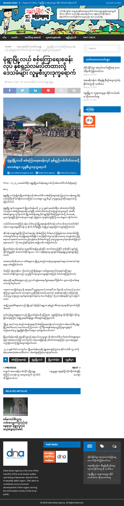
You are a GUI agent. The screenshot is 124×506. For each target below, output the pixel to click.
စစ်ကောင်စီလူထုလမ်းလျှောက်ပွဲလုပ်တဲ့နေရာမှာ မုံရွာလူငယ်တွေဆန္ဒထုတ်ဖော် (15, 424)
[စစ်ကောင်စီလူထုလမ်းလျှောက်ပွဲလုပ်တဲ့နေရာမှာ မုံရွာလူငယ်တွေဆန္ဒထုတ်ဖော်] (15, 406)
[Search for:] (102, 48)
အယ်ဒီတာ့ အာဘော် (33, 37)
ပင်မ (4, 37)
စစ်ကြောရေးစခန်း (18, 359)
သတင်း (14, 37)
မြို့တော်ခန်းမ (53, 359)
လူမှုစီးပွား (69, 359)
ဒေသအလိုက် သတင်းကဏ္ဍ (36, 81)
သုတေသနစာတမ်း (53, 37)
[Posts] (89, 446)
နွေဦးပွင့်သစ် (71, 37)
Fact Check (89, 37)
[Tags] (102, 446)
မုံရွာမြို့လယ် (37, 359)
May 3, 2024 (13, 81)
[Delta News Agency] (62, 32)
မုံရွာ (51, 81)
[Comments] (114, 446)
